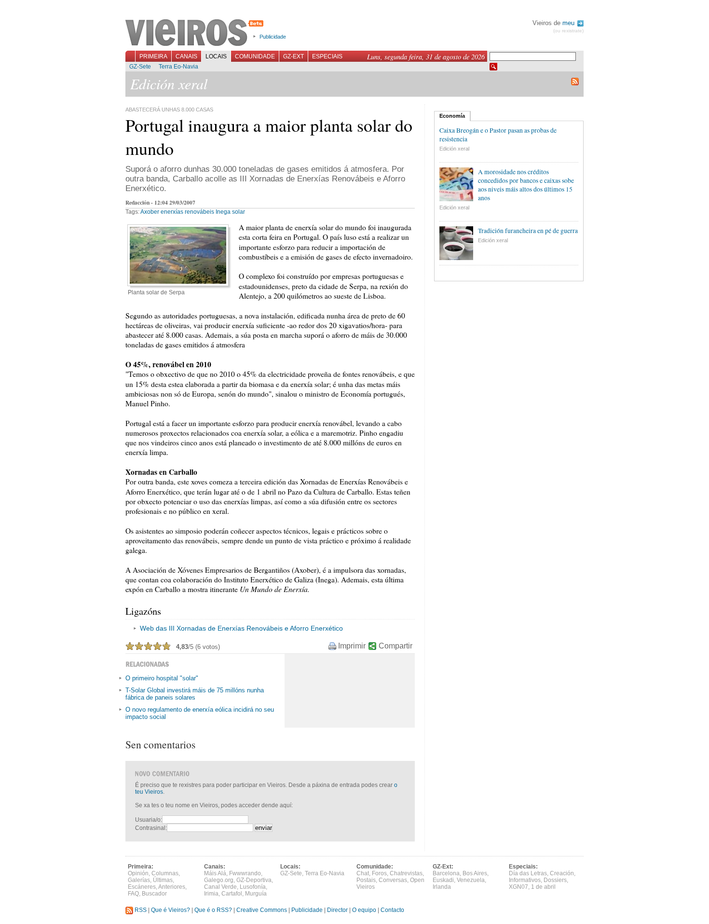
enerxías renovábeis (187, 211)
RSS (140, 910)
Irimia (211, 893)
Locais (216, 56)
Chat (362, 873)
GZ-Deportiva (254, 880)
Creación (562, 873)
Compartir (395, 646)
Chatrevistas (406, 873)
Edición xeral (454, 149)
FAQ (133, 893)
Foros (379, 873)
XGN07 (518, 886)
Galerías (139, 880)
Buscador (154, 893)
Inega (223, 211)
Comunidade (255, 56)
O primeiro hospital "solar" (161, 678)
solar (238, 211)
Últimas (163, 880)
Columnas (164, 873)
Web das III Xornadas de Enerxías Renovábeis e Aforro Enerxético (241, 628)
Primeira (153, 56)
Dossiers (555, 880)
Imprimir (352, 646)
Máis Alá (215, 873)
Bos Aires (475, 873)
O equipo (364, 910)
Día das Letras (528, 873)
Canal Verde (220, 886)
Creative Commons (261, 910)
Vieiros (196, 33)
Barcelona (446, 873)
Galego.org (218, 880)
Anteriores (171, 886)
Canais (186, 56)
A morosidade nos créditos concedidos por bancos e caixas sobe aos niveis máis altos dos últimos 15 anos (526, 184)
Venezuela (471, 880)
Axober (149, 211)
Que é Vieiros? (170, 910)
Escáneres (142, 886)
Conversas (393, 880)
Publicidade (272, 37)
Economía (452, 116)
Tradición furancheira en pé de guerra (528, 230)
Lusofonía (253, 886)
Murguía (256, 893)
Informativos (525, 880)
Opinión (138, 873)
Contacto (392, 910)
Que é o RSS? (213, 910)
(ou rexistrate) (568, 30)
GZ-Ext (293, 56)
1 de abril (543, 886)
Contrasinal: (151, 828)
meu (569, 23)
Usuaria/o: (148, 819)
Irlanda (442, 886)
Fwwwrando (245, 873)
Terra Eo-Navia (178, 66)
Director (337, 910)
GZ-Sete (140, 66)
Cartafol (231, 893)
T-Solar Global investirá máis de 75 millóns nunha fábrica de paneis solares (194, 694)
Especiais (327, 56)
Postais (366, 880)
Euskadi (443, 880)
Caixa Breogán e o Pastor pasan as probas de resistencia (498, 134)
